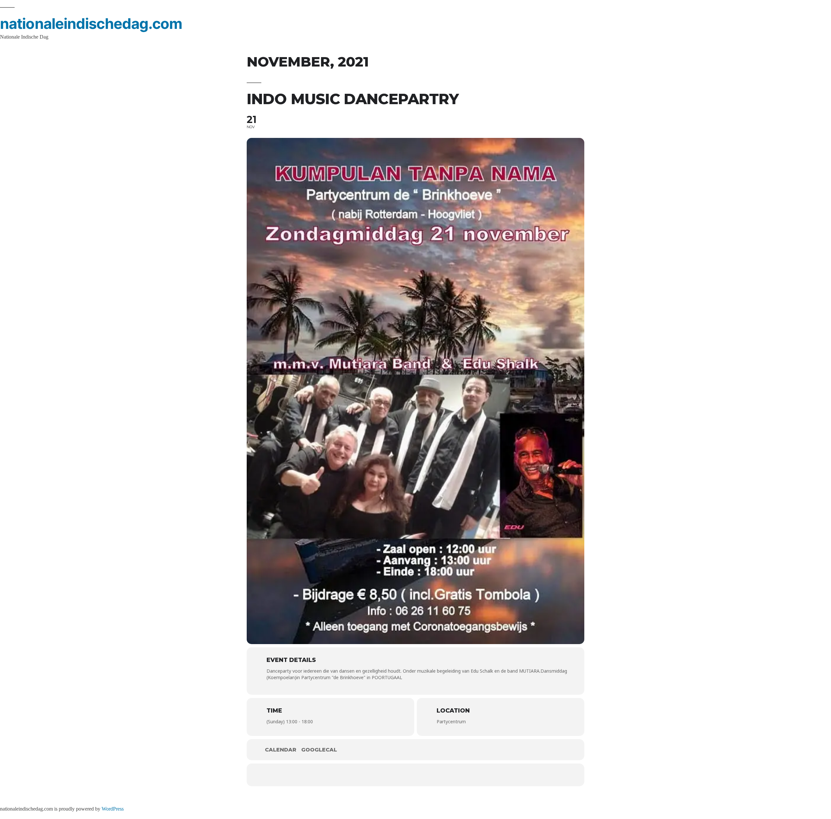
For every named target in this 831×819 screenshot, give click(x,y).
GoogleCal (319, 750)
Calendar (280, 750)
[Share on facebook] (367, 775)
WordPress (113, 809)
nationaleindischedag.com (91, 23)
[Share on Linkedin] (406, 775)
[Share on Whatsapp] (425, 775)
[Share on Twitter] (386, 775)
